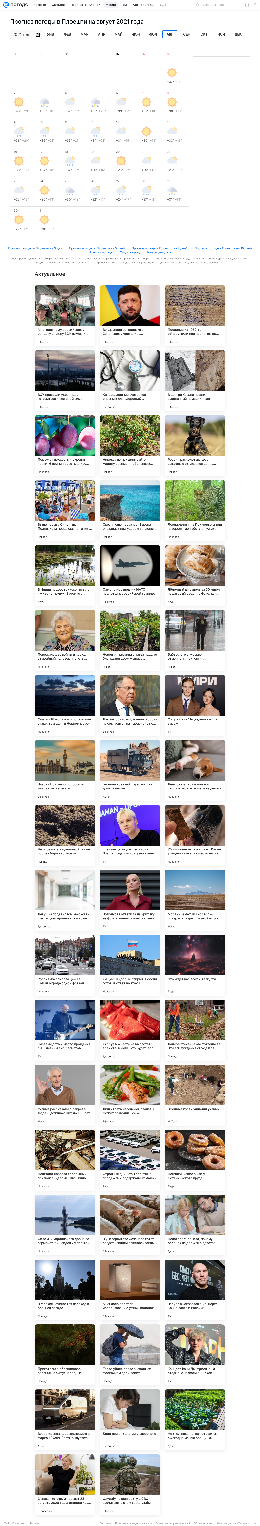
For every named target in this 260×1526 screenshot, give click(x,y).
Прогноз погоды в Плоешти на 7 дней (160, 248)
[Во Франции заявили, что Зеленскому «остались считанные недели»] (130, 315)
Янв (50, 34)
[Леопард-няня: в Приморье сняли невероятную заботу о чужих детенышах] (195, 510)
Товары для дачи (158, 252)
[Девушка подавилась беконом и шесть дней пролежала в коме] (65, 900)
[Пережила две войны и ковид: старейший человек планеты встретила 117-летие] (65, 640)
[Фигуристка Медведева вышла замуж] (195, 705)
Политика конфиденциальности (133, 1523)
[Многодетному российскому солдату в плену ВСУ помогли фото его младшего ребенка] (65, 315)
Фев (67, 34)
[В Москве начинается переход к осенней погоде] (65, 1290)
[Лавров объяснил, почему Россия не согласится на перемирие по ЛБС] (130, 705)
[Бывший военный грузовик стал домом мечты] (130, 770)
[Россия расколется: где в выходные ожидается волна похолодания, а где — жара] (195, 445)
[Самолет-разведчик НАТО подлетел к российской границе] (130, 575)
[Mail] (6, 5)
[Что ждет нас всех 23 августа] (195, 965)
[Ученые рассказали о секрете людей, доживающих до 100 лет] (65, 1095)
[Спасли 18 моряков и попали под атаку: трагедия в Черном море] (65, 705)
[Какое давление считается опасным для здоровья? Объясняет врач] (130, 380)
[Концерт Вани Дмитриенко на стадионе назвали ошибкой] (195, 1354)
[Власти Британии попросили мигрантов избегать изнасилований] (65, 770)
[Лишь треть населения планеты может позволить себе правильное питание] (130, 1095)
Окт (204, 34)
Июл (152, 34)
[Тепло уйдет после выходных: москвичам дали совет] (130, 1354)
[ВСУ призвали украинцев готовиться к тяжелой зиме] (65, 380)
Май (119, 34)
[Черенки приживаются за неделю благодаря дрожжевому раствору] (130, 640)
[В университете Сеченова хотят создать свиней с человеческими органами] (130, 1225)
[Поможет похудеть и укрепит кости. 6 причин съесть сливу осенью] (65, 445)
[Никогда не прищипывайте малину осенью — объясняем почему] (130, 445)
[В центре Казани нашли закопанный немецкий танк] (195, 380)
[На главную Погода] (18, 5)
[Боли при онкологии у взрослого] (130, 1419)
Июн (135, 34)
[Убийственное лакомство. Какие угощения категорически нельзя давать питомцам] (195, 835)
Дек (238, 34)
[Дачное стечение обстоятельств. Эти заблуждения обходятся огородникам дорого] (195, 1030)
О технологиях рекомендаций (173, 1523)
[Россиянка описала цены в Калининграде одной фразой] (65, 965)
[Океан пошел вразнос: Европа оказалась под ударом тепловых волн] (130, 510)
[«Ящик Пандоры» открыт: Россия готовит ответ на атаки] (130, 965)
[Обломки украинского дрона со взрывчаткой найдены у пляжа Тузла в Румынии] (65, 1225)
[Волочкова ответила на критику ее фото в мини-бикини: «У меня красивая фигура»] (130, 900)
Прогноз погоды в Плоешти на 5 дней (97, 248)
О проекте (106, 1523)
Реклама (34, 1523)
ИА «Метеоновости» (244, 1523)
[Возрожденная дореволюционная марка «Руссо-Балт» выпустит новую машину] (65, 1419)
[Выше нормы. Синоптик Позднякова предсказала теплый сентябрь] (65, 510)
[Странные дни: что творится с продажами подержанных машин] (130, 1160)
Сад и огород (130, 252)
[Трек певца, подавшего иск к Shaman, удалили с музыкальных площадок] (130, 835)
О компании (19, 1523)
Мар (84, 34)
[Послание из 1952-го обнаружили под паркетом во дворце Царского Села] (195, 315)
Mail (6, 1523)
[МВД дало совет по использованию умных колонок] (130, 1290)
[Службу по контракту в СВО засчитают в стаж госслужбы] (130, 1484)
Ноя (221, 34)
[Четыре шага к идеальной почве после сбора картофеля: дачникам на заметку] (65, 835)
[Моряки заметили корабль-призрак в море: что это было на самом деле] (195, 900)
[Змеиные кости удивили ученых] (195, 1095)
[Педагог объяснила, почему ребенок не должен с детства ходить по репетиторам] (195, 1225)
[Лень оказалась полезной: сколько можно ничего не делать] (195, 770)
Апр (101, 34)
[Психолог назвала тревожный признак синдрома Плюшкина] (65, 1160)
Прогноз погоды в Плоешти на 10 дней (223, 248)
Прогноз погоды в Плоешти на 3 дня (35, 248)
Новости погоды (101, 252)
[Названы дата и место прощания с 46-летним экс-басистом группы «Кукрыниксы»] (65, 1030)
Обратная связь (203, 1523)
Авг (170, 34)
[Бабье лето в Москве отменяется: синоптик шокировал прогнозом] (195, 640)
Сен (187, 34)
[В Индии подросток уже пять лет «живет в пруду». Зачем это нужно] (65, 575)
